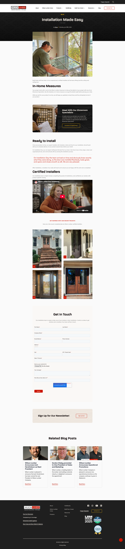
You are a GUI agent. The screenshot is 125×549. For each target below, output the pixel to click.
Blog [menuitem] (99, 8)
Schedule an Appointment (71, 125)
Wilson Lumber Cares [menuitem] (47, 8)
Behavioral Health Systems (30, 520)
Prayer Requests (105, 1)
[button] (34, 266)
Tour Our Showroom (28, 514)
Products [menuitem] (58, 8)
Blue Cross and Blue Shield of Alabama (33, 524)
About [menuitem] (37, 8)
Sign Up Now (81, 415)
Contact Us (109, 8)
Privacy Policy (62, 545)
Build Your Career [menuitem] (79, 8)
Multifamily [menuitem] (68, 8)
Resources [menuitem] (91, 8)
